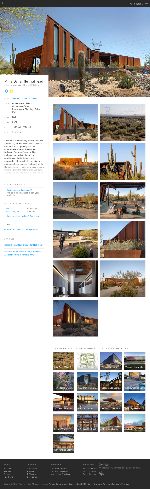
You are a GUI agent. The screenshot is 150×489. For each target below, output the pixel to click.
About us (7, 468)
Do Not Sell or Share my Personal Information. (101, 483)
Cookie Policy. (75, 483)
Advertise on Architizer (60, 474)
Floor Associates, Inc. (12, 210)
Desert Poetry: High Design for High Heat (23, 244)
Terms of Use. (62, 483)
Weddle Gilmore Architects (24, 98)
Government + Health (22, 103)
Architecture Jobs (90, 468)
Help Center (9, 476)
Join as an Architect (59, 468)
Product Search (89, 471)
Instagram (32, 476)
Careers (7, 474)
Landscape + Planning (22, 109)
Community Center (21, 106)
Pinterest (32, 474)
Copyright (125, 483)
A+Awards (8, 471)
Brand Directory (89, 474)
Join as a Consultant (59, 471)
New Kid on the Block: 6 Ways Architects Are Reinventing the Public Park (23, 253)
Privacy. (51, 483)
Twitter (31, 471)
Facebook (32, 468)
